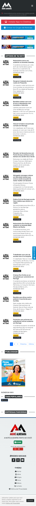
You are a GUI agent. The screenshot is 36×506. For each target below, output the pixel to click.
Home (19, 471)
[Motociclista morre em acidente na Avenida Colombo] (6, 63)
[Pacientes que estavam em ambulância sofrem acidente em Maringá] (6, 322)
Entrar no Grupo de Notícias (19, 28)
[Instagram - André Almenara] (18, 460)
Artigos (18, 477)
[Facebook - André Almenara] (13, 460)
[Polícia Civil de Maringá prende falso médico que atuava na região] (6, 201)
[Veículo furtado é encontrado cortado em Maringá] (6, 126)
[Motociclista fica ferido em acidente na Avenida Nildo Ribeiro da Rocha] (6, 225)
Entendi (30, 500)
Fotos (19, 480)
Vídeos (18, 483)
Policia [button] (5, 400)
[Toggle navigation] (32, 6)
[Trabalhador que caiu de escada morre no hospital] (6, 256)
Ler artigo (17, 77)
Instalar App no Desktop (19, 22)
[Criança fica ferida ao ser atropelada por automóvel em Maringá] (6, 277)
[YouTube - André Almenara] (22, 460)
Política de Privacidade (18, 489)
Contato (19, 486)
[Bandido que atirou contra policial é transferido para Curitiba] (6, 299)
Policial (16, 74)
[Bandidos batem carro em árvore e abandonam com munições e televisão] (6, 104)
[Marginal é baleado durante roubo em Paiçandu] (6, 83)
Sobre (19, 474)
